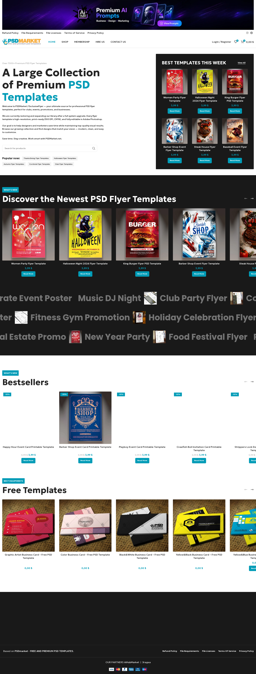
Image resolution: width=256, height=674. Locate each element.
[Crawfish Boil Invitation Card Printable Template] (199, 418)
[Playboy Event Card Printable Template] (142, 418)
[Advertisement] (128, 619)
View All (242, 63)
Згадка (146, 662)
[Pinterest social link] (251, 33)
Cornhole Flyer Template (39, 164)
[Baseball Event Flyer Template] (235, 131)
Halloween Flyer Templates (65, 158)
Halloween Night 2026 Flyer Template (85, 263)
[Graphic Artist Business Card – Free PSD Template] (28, 525)
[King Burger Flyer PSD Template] (235, 81)
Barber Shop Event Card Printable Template (85, 446)
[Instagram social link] (247, 33)
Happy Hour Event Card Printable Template (28, 446)
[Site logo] (21, 41)
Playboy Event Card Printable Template (142, 446)
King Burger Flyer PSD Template (142, 263)
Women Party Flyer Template (28, 263)
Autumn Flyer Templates (14, 164)
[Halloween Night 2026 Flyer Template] (205, 81)
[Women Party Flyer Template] (175, 81)
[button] (246, 198)
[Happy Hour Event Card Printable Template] (28, 418)
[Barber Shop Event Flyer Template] (175, 131)
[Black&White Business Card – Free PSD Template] (142, 525)
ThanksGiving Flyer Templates (36, 158)
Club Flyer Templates (63, 164)
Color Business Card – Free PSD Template (85, 554)
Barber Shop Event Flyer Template (199, 263)
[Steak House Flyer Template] (205, 131)
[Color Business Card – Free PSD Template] (85, 525)
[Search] (93, 148)
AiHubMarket (131, 662)
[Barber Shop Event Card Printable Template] (85, 418)
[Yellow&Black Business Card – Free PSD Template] (199, 525)
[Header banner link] (128, 15)
